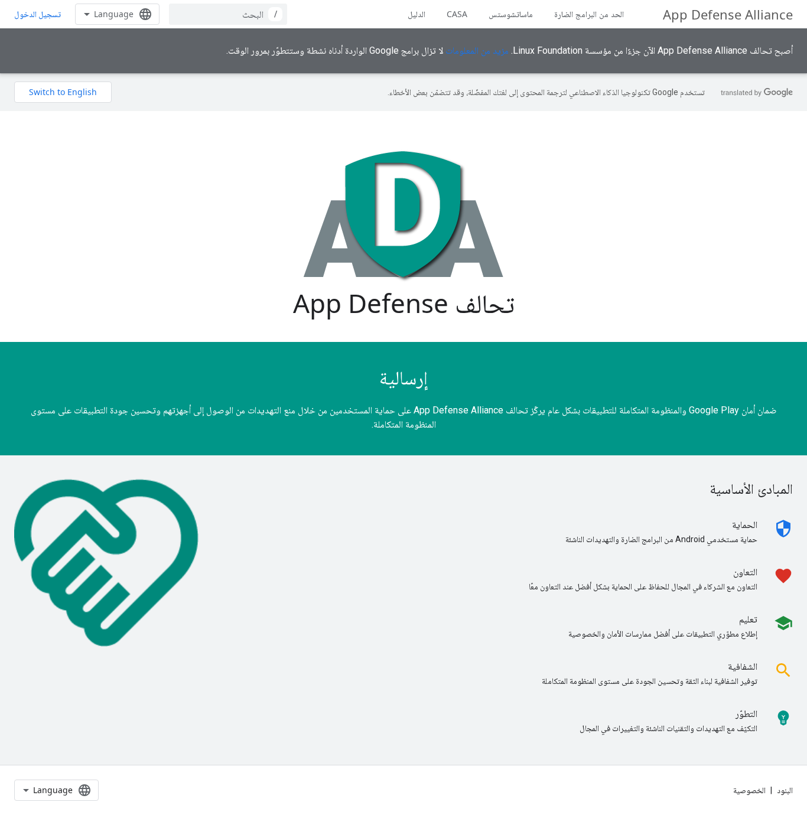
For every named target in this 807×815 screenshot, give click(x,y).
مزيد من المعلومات (477, 50)
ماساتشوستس (511, 13)
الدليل (416, 13)
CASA (457, 13)
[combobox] (228, 14)
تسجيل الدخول (37, 14)
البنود (785, 790)
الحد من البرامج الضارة (589, 13)
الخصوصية (749, 790)
